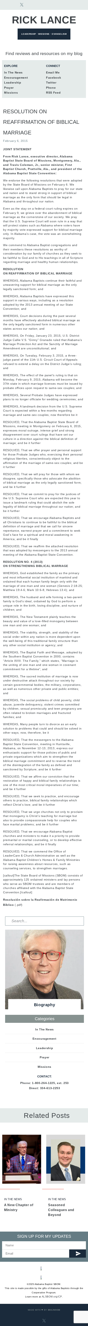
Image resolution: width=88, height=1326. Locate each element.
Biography (44, 1005)
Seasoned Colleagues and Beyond (61, 1210)
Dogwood (54, 1310)
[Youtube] (30, 4)
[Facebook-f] (13, 4)
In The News (13, 1199)
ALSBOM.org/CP (52, 1296)
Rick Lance (44, 20)
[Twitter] (44, 1098)
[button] (77, 5)
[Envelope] (5, 4)
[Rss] (38, 4)
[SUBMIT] (77, 1253)
